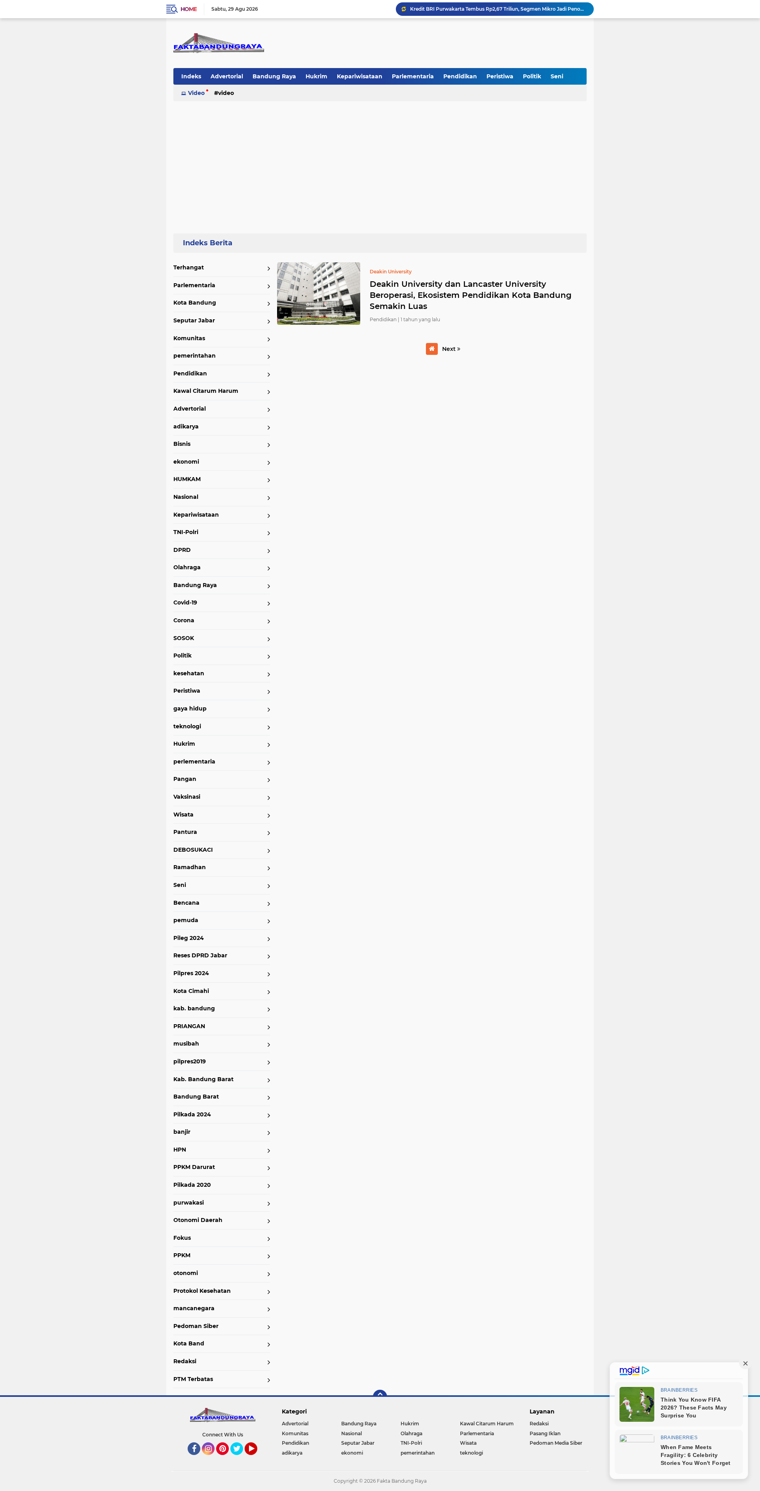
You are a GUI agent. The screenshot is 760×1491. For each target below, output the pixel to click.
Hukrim (316, 76)
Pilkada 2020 (192, 1184)
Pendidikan (460, 76)
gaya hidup (190, 708)
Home (188, 9)
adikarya (186, 426)
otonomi (185, 1273)
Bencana (186, 902)
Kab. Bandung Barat (203, 1079)
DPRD (182, 549)
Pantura (185, 831)
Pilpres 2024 (191, 973)
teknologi (187, 726)
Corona (183, 620)
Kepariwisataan (359, 76)
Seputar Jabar (194, 320)
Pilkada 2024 (192, 1114)
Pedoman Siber (195, 1326)
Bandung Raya (274, 76)
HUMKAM (187, 479)
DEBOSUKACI (193, 849)
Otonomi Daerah (197, 1220)
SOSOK (183, 638)
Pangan (184, 778)
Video (196, 93)
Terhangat (188, 267)
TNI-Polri (185, 532)
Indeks (191, 76)
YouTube (256, 1458)
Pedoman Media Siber (556, 1443)
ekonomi (186, 461)
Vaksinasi (186, 796)
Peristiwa (499, 76)
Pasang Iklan (545, 1433)
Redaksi (184, 1361)
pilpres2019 (189, 1061)
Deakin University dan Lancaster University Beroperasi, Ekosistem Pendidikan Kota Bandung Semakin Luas (471, 295)
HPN (179, 1149)
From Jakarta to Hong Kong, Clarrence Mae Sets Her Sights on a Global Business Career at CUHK (498, 9)
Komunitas (189, 338)
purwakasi (188, 1202)
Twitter (240, 1458)
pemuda (185, 920)
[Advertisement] (380, 163)
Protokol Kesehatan (202, 1290)
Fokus (182, 1237)
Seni (557, 76)
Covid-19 (185, 602)
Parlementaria (413, 76)
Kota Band (188, 1343)
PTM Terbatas (193, 1379)
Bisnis (181, 443)
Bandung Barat (196, 1096)
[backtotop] (380, 1397)
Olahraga (187, 567)
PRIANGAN (189, 1026)
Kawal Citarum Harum (205, 390)
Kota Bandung (194, 302)
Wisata (183, 814)
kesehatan (188, 673)
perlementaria (194, 761)
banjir (181, 1131)
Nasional (185, 496)
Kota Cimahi (191, 991)
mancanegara (194, 1308)
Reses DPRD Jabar (200, 955)
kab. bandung (194, 1008)
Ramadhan (189, 867)
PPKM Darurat (194, 1167)
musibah (186, 1043)
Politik (532, 76)
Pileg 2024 (188, 938)
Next (449, 348)
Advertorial (227, 76)
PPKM (181, 1255)
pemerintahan (194, 355)
